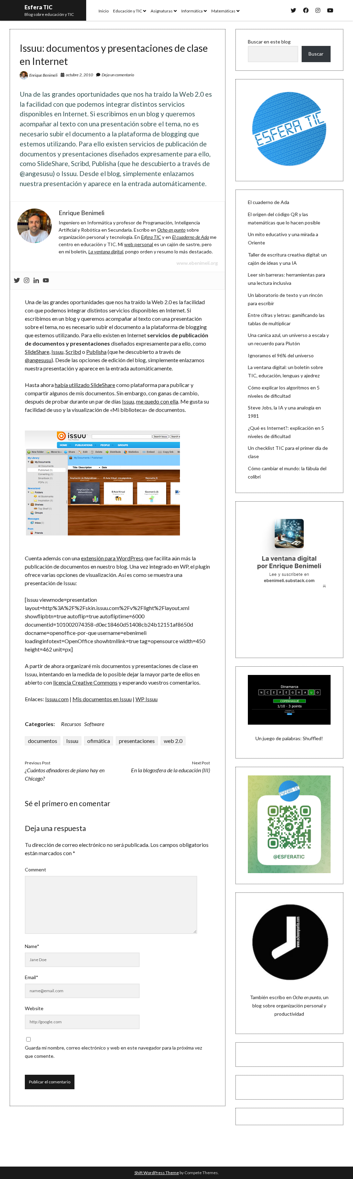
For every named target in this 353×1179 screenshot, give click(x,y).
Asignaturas (162, 10)
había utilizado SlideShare (85, 384)
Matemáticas (223, 10)
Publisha (96, 351)
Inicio (104, 10)
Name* (32, 946)
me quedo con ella (157, 401)
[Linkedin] (36, 280)
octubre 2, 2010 (79, 74)
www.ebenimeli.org (197, 263)
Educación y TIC (127, 10)
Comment (35, 869)
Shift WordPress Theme (156, 1172)
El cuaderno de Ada (268, 202)
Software (94, 724)
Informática (192, 10)
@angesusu (38, 360)
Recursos (71, 724)
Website (34, 1008)
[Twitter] (17, 280)
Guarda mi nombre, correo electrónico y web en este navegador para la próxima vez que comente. (113, 1052)
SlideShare (37, 351)
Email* (31, 977)
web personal (138, 244)
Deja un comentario (118, 74)
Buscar (316, 54)
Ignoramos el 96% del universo (281, 355)
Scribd (73, 351)
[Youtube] (46, 280)
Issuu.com (57, 699)
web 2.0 (173, 740)
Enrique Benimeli (43, 75)
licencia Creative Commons (85, 682)
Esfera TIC (38, 7)
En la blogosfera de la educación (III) (170, 770)
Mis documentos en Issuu (102, 699)
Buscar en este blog (269, 42)
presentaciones (137, 740)
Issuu (57, 351)
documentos (42, 740)
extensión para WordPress (112, 558)
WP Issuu (146, 699)
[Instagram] (26, 280)
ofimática (98, 740)
